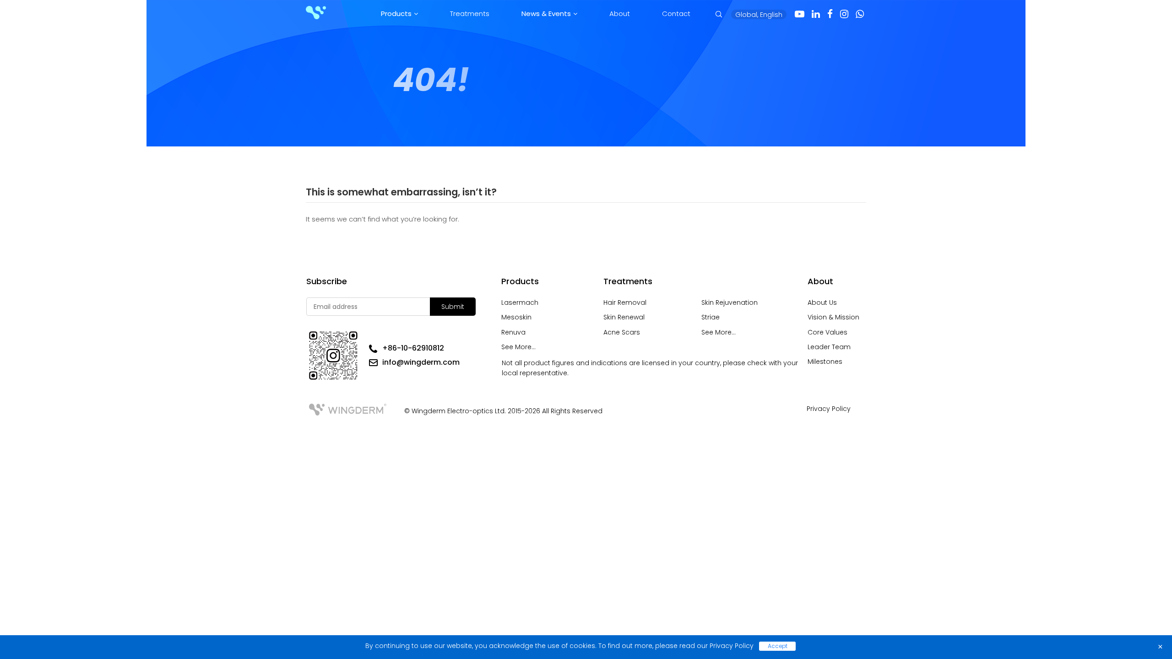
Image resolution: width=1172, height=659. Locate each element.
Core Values (827, 332)
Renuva (513, 332)
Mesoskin (516, 317)
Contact (676, 13)
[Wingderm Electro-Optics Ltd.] (316, 13)
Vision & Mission (833, 317)
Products (396, 13)
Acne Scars (621, 332)
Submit (452, 306)
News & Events (546, 13)
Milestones (825, 361)
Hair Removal (624, 302)
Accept (777, 646)
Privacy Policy (829, 408)
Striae (710, 317)
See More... (518, 346)
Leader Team (829, 346)
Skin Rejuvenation (729, 302)
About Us (822, 302)
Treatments (469, 13)
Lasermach (519, 302)
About (619, 13)
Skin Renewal (624, 317)
